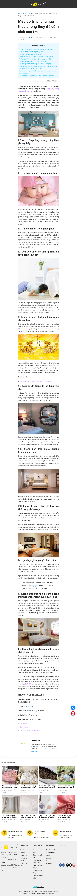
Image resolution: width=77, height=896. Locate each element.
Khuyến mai (23, 858)
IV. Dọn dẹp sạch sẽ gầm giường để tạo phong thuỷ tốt (37, 56)
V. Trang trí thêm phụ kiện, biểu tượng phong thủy (35, 59)
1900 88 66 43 (28, 706)
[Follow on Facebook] (60, 865)
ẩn (44, 45)
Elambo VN (31, 37)
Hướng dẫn (29, 13)
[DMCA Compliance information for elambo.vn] (38, 886)
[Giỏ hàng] (73, 4)
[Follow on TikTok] (67, 865)
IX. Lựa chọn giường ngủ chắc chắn (30, 68)
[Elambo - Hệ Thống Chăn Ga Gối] (38, 4)
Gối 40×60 (23, 724)
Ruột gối (48, 858)
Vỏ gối (48, 855)
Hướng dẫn (23, 864)
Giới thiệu (23, 850)
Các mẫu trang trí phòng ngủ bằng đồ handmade (36, 381)
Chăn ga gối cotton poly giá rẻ (30, 730)
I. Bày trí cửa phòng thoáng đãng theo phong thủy (35, 49)
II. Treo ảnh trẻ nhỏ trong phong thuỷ (31, 52)
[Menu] (2, 4)
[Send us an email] (70, 865)
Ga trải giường (50, 853)
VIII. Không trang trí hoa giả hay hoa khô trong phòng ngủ (38, 66)
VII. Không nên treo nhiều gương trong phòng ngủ (35, 64)
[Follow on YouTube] (73, 865)
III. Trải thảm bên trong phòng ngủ (30, 54)
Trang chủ (21, 13)
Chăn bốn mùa (24, 727)
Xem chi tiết (34, 751)
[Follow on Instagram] (63, 865)
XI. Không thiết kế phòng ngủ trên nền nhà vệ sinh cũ (36, 76)
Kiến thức (23, 861)
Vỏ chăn (48, 861)
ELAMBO (28, 684)
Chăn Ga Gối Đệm (51, 850)
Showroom (23, 855)
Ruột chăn (49, 864)
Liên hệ (22, 853)
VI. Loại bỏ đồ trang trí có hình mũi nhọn (32, 61)
